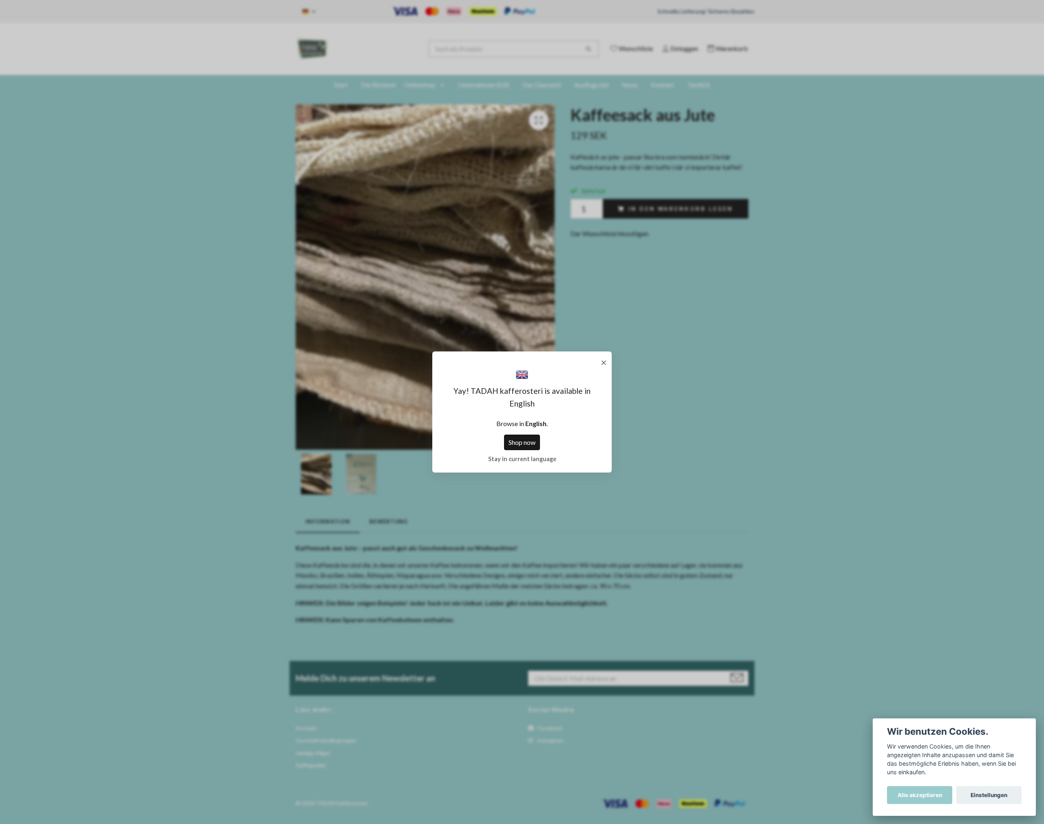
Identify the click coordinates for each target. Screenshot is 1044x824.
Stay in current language (522, 458)
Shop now (522, 442)
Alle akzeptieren (920, 795)
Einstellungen (989, 795)
